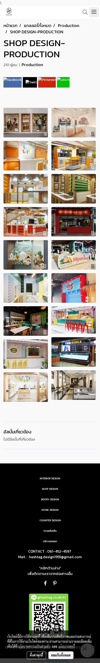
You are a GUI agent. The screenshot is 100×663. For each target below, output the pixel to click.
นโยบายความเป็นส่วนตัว (34, 646)
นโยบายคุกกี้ (67, 646)
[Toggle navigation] (94, 12)
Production (32, 64)
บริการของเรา (50, 541)
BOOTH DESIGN (50, 499)
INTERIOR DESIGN (50, 478)
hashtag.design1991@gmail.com (55, 557)
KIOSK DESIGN (50, 510)
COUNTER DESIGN (50, 520)
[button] (83, 12)
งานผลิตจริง (50, 531)
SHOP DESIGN (50, 489)
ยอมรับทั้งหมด (61, 655)
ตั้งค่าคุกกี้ (36, 655)
